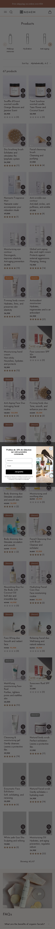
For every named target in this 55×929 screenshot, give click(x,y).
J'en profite (19, 472)
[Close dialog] (50, 448)
